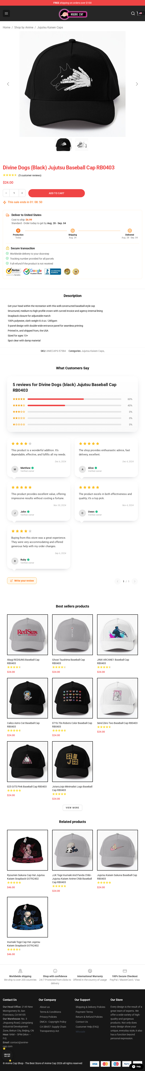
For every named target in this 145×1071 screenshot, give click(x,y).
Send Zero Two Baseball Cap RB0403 (117, 723)
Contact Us (82, 1021)
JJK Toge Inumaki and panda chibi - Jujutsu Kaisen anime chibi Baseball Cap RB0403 (72, 879)
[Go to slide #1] (63, 144)
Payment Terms (84, 1011)
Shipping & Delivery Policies (90, 1007)
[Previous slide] (8, 84)
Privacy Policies (48, 1016)
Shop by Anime (23, 27)
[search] (133, 13)
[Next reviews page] (135, 581)
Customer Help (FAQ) (87, 1026)
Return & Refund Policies (89, 1016)
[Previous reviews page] (117, 581)
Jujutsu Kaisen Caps (50, 27)
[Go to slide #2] (81, 144)
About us (45, 1007)
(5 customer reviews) (29, 175)
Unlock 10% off (7, 1055)
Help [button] (139, 1066)
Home (6, 27)
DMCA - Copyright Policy (53, 1021)
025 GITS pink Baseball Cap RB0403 (27, 786)
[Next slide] (136, 84)
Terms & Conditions (50, 1011)
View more (72, 808)
